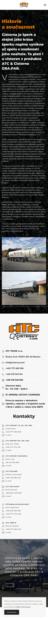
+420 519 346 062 (13, 511)
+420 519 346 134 (14, 374)
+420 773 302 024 (13, 529)
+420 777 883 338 (15, 368)
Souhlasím (11, 612)
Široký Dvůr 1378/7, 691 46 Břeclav (23, 357)
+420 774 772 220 (13, 514)
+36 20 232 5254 (13, 462)
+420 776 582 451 (13, 478)
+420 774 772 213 (13, 447)
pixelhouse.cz (27, 589)
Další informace (22, 607)
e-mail (8, 435)
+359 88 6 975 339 (14, 493)
